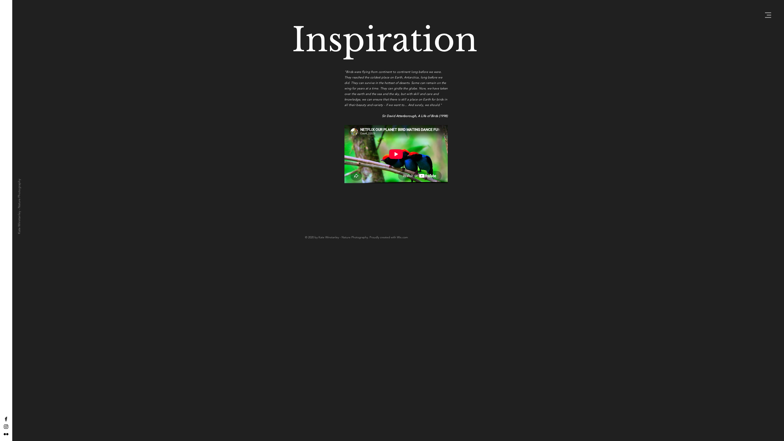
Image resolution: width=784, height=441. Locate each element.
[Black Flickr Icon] (6, 434)
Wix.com (402, 237)
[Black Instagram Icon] (6, 427)
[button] (768, 15)
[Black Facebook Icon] (6, 419)
